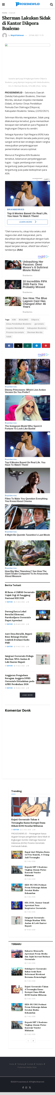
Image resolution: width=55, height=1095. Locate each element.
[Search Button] (51, 4)
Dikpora (35, 319)
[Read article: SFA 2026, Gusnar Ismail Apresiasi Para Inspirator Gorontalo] (17, 905)
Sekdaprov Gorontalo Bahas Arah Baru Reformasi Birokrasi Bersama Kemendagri (36, 972)
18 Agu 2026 (20, 688)
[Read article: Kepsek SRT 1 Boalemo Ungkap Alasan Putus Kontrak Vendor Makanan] (17, 870)
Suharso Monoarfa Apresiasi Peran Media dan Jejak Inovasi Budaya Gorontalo (37, 955)
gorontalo (39, 324)
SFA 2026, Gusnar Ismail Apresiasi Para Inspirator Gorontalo (37, 905)
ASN (14, 319)
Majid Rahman (17, 35)
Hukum (17, 814)
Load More (27, 695)
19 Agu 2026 (20, 646)
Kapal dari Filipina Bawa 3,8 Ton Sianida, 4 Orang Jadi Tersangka (37, 855)
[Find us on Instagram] (26, 1087)
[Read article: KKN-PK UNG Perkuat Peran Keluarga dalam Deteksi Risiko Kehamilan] (17, 888)
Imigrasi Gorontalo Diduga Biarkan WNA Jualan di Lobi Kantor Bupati (19, 659)
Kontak (30, 1064)
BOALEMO (23, 319)
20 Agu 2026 (20, 624)
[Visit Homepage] (27, 4)
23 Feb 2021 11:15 (36, 35)
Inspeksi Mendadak (15, 328)
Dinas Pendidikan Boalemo (18, 324)
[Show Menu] (3, 4)
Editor (10, 602)
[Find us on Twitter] (30, 1087)
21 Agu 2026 (20, 602)
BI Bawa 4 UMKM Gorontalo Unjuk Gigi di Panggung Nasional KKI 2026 (20, 595)
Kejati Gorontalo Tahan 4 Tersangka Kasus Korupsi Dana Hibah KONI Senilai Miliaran (28, 822)
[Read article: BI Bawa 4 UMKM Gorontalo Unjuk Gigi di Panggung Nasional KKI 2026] (43, 596)
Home (4, 13)
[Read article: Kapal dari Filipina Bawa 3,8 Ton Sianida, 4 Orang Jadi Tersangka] (17, 855)
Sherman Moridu (34, 332)
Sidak (8, 336)
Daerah (12, 13)
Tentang (20, 1064)
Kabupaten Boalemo (36, 328)
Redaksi (39, 1064)
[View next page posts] (33, 1041)
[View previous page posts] (28, 1041)
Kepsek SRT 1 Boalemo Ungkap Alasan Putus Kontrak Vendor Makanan (36, 871)
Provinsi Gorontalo (15, 332)
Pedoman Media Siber (27, 1067)
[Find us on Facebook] (23, 1087)
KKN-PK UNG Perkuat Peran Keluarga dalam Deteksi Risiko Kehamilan (36, 889)
